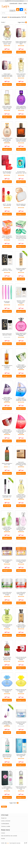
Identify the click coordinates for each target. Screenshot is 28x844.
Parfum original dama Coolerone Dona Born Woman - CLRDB (7, 107)
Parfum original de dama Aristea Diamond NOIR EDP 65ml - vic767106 (21, 140)
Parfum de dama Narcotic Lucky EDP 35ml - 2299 (7, 788)
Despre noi (3, 818)
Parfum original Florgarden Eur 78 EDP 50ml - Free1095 (21, 626)
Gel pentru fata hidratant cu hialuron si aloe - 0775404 (21, 723)
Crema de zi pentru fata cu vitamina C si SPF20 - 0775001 (21, 561)
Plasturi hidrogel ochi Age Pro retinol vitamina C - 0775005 (7, 237)
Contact (3, 833)
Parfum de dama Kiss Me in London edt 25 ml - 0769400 (7, 691)
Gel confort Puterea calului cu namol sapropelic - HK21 (7, 658)
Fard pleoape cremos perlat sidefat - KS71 (7, 496)
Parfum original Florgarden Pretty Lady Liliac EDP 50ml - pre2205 (7, 399)
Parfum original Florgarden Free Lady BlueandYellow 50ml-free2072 (21, 496)
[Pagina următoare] (26, 22)
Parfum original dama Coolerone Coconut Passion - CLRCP (7, 43)
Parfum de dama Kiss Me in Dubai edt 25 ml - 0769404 (21, 658)
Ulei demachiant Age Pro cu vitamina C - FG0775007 (7, 367)
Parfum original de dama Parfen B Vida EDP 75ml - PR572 (21, 43)
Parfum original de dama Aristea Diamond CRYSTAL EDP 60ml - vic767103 (7, 140)
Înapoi (4, 806)
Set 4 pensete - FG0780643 (7, 302)
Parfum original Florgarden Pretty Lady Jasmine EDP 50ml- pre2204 (21, 366)
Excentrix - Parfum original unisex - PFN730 (7, 269)
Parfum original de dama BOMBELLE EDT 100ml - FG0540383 (21, 334)
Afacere (20, 3)
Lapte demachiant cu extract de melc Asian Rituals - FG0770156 (6, 755)
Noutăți (3, 838)
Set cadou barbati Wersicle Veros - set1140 (21, 172)
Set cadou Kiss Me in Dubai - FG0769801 (7, 172)
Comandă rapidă (13, 3)
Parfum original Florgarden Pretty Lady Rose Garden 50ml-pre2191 (7, 431)
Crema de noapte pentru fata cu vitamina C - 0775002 (7, 561)
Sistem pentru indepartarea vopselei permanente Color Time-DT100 (21, 464)
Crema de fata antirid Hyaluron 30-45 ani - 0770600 (6, 593)
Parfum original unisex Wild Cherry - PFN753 (7, 334)
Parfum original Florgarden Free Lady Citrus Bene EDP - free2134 (6, 528)
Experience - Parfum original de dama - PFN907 (21, 302)
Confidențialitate (5, 823)
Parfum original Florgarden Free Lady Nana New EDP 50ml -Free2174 (21, 528)
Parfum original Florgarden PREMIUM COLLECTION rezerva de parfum (7, 723)
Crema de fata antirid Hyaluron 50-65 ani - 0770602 (21, 593)
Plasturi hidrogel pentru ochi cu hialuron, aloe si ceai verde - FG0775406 (21, 237)
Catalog (25, 3)
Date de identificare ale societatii (9, 835)
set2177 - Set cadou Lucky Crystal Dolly (7, 205)
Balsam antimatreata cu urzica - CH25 (7, 464)
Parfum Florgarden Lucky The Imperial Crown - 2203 (21, 788)
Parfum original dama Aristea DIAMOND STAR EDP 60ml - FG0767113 (21, 107)
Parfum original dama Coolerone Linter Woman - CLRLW (21, 75)
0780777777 (9, 0)
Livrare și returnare (5, 821)
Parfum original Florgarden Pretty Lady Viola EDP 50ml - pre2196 (21, 431)
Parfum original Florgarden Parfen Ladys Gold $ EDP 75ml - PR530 (7, 75)
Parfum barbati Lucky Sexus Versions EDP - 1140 (21, 755)
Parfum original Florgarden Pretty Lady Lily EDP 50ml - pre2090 (21, 399)
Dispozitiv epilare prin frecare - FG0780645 (21, 205)
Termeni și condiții (5, 826)
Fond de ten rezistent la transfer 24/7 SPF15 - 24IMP (21, 269)
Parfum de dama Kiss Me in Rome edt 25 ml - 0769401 (21, 691)
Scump (2, 22)
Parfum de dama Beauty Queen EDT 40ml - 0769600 (7, 626)
